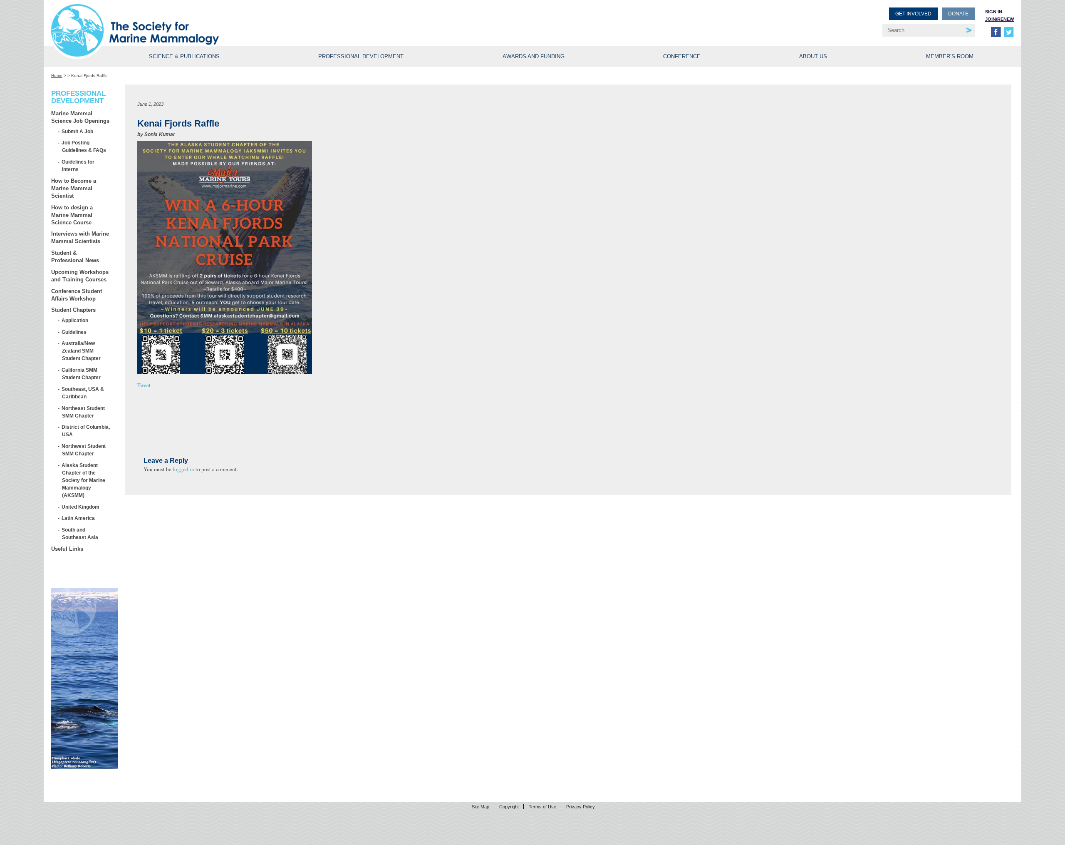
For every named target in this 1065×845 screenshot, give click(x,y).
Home (56, 75)
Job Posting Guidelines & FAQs (84, 146)
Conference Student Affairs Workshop (76, 295)
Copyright (509, 806)
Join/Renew (999, 19)
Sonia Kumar (159, 134)
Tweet (144, 385)
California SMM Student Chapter (81, 373)
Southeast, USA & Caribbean (83, 392)
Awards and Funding (534, 56)
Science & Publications (184, 56)
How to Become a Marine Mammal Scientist (73, 188)
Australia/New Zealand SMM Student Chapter (81, 350)
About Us (813, 56)
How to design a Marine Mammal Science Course (72, 215)
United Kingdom (80, 506)
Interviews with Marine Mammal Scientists (80, 237)
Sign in (993, 11)
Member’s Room (949, 56)
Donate (958, 14)
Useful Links (67, 549)
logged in (183, 469)
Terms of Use (542, 806)
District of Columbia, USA (86, 430)
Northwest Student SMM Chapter (84, 449)
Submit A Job (77, 131)
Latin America (78, 518)
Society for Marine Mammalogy (293, 20)
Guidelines (74, 332)
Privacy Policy (580, 806)
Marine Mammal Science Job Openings (80, 117)
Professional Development (361, 56)
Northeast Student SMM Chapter (83, 411)
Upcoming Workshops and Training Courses (80, 276)
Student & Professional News (75, 256)
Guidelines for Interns (78, 165)
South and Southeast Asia (80, 533)
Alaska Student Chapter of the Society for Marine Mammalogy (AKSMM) (83, 480)
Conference (682, 56)
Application (75, 320)
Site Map (480, 806)
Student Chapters (73, 310)
